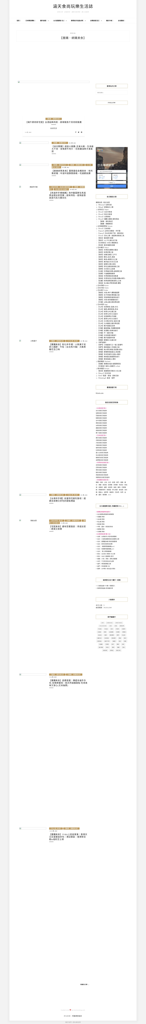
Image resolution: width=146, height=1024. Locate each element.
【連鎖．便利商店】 (59, 165)
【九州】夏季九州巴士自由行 (108, 318)
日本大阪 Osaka (103, 288)
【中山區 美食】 (56, 828)
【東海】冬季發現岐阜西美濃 (108, 276)
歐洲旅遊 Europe (103, 368)
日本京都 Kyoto (103, 285)
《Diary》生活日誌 (104, 373)
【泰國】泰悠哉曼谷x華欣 (107, 359)
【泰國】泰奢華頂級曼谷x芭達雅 (109, 352)
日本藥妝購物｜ (31, 20)
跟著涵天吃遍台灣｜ (78, 20)
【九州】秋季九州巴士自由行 (108, 314)
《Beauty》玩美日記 (105, 205)
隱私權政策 (77, 1022)
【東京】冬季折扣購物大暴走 (108, 250)
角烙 (124, 647)
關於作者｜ (110, 20)
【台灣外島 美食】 (61, 189)
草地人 (107, 647)
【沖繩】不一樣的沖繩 (105, 333)
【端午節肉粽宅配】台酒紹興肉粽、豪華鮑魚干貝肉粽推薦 (54, 122)
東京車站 (99, 641)
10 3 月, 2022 (84, 495)
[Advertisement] (112, 64)
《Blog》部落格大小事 (105, 207)
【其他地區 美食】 (57, 520)
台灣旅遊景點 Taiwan (105, 226)
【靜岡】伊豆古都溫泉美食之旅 (109, 266)
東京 (125, 638)
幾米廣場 (112, 635)
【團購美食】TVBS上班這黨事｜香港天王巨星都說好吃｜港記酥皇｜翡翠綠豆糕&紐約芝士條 (68, 836)
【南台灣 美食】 (73, 495)
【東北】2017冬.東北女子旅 (107, 240)
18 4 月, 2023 (72, 143)
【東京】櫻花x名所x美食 (106, 257)
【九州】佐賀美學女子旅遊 (107, 316)
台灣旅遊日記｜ (95, 20)
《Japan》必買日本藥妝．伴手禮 (109, 231)
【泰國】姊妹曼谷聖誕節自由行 (109, 356)
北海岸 (123, 628)
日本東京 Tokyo (103, 247)
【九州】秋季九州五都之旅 (107, 311)
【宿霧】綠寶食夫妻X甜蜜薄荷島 (109, 364)
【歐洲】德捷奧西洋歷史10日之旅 (109, 371)
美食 (123, 644)
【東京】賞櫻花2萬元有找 (107, 264)
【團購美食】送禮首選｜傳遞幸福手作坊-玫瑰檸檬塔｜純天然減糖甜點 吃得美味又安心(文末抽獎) (68, 683)
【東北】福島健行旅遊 (105, 238)
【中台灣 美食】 (73, 341)
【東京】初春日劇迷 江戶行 (107, 254)
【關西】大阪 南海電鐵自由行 (108, 299)
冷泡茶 (117, 628)
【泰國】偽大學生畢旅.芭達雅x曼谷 (110, 349)
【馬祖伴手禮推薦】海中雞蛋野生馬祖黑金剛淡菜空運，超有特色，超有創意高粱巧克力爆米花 (67, 195)
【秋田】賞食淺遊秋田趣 (106, 245)
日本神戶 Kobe (103, 290)
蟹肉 (113, 647)
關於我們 (68, 1022)
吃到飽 (117, 632)
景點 (120, 638)
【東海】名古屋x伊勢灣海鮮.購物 (109, 283)
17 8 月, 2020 (64, 523)
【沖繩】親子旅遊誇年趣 (106, 337)
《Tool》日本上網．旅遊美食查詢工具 (111, 235)
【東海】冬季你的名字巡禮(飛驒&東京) (111, 278)
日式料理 (106, 638)
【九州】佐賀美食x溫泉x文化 (108, 307)
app (103, 622)
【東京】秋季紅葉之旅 (105, 252)
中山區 (99, 628)
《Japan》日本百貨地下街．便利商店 (110, 233)
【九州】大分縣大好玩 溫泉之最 (109, 321)
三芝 (111, 625)
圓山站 (99, 635)
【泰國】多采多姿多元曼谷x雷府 (109, 354)
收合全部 (106, 202)
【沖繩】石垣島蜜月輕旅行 (107, 335)
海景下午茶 (107, 641)
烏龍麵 (100, 644)
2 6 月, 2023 (28, 132)
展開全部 (99, 202)
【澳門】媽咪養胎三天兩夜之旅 (109, 347)
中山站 (106, 628)
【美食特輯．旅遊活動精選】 (60, 187)
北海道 (99, 632)
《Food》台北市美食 (105, 212)
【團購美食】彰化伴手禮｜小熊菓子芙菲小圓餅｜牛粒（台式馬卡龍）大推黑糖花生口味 (67, 347)
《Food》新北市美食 (105, 214)
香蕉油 (111, 650)
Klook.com (99, 393)
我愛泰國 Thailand (104, 361)
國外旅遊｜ (44, 20)
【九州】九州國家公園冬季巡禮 (109, 323)
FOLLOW (112, 102)
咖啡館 (124, 632)
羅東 (118, 644)
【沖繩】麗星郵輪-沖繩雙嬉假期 (109, 328)
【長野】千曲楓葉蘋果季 (106, 273)
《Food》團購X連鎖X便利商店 (108, 219)
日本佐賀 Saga (103, 304)
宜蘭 (106, 635)
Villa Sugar (103, 625)
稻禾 (113, 644)
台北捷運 (111, 632)
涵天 (120, 641)
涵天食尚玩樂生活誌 (73, 6)
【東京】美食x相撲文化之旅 (107, 259)
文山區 (123, 635)
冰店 (112, 628)
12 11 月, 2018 (53, 831)
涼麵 (125, 641)
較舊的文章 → (85, 984)
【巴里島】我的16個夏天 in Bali (109, 366)
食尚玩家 (105, 650)
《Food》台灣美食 (104, 216)
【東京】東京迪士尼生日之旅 (108, 262)
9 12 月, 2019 (53, 677)
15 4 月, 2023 (65, 167)
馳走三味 (118, 650)
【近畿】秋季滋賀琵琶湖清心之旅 (109, 281)
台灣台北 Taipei (103, 209)
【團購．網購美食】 (53, 119)
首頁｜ (19, 20)
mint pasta (119, 622)
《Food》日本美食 (104, 228)
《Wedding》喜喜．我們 (106, 378)
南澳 (105, 632)
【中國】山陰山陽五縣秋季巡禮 (109, 302)
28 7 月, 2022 (84, 341)
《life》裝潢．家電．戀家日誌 (108, 375)
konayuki (109, 622)
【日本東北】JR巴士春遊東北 (108, 243)
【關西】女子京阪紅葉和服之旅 (109, 295)
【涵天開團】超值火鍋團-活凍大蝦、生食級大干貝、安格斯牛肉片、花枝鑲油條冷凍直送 (73, 148)
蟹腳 (118, 647)
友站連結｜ (121, 20)
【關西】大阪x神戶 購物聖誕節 (108, 292)
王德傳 (107, 644)
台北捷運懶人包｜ (59, 20)
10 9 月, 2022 (73, 189)
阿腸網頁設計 (77, 1016)
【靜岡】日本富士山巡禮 (106, 269)
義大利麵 (101, 647)
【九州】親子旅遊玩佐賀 (106, 326)
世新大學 (122, 625)
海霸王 (114, 641)
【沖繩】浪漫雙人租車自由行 (108, 330)
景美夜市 (114, 638)
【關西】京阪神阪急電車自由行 (109, 297)
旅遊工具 (99, 638)
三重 (116, 625)
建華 (118, 635)
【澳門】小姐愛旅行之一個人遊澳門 (110, 345)
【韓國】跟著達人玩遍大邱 (107, 340)
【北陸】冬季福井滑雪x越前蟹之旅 (110, 271)
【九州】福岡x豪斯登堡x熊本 (108, 309)
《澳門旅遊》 (102, 342)
